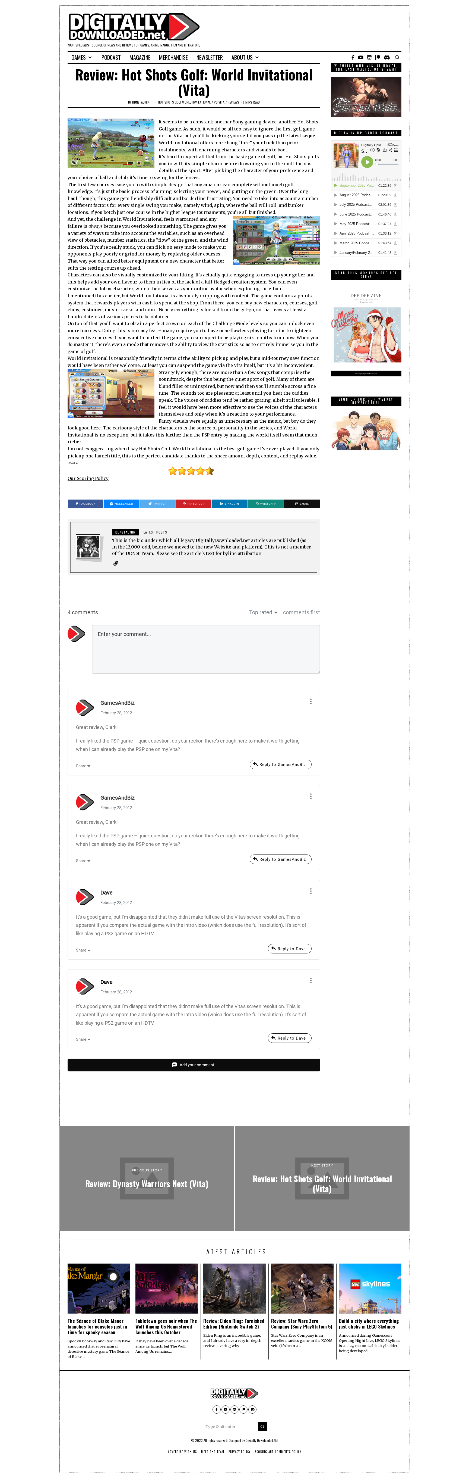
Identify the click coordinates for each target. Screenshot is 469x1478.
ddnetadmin (141, 102)
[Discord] (386, 57)
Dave (106, 892)
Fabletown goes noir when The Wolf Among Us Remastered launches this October (166, 1326)
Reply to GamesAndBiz (282, 764)
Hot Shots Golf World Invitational (184, 102)
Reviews (233, 102)
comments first (301, 612)
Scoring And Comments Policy (278, 1451)
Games (78, 57)
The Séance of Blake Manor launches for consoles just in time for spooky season (97, 1326)
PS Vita (219, 102)
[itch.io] (369, 57)
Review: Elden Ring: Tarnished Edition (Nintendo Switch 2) (233, 1323)
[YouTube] (361, 57)
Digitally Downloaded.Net (262, 1440)
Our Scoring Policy (88, 478)
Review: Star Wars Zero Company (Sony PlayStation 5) (301, 1323)
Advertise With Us (182, 1451)
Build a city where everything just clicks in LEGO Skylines (369, 1323)
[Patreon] (378, 57)
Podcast (111, 57)
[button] (262, 1426)
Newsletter (210, 57)
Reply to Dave (292, 948)
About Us (242, 57)
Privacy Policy (240, 1451)
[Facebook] (353, 57)
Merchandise (173, 57)
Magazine (139, 57)
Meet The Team (212, 1451)
